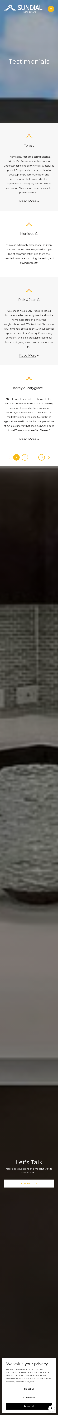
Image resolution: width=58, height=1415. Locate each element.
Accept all (29, 1406)
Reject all (29, 1389)
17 (41, 457)
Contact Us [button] (29, 1183)
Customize (29, 1397)
